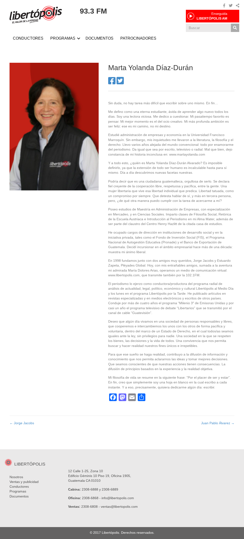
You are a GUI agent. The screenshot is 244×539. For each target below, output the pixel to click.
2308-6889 (110, 489)
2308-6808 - (91, 506)
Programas (18, 491)
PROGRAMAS (62, 38)
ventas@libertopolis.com (119, 506)
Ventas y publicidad (24, 482)
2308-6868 (90, 498)
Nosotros (16, 477)
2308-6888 (90, 489)
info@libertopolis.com (118, 498)
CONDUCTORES (28, 38)
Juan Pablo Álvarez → (217, 423)
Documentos (19, 496)
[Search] (235, 28)
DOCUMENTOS (99, 38)
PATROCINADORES (138, 38)
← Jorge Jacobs (22, 423)
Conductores (19, 486)
